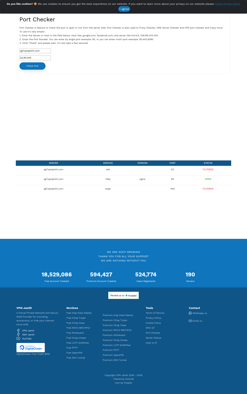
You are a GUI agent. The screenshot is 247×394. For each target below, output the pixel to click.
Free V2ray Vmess (76, 338)
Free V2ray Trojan (76, 318)
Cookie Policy (153, 323)
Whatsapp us (199, 313)
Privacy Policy (153, 318)
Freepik (128, 383)
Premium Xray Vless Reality (118, 315)
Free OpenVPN (74, 352)
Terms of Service (155, 313)
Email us (197, 321)
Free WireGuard (75, 333)
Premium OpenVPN (113, 355)
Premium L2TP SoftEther (117, 345)
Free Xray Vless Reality (79, 313)
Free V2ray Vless (75, 323)
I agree (124, 9)
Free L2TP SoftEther (77, 343)
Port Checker (153, 333)
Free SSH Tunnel (75, 357)
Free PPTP (72, 347)
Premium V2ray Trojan (115, 320)
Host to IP (151, 343)
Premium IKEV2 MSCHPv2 (117, 330)
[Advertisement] (123, 118)
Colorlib (129, 379)
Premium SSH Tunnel (115, 360)
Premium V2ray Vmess (115, 340)
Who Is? (150, 328)
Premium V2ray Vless (114, 325)
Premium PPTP (111, 350)
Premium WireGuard (114, 335)
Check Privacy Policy (227, 3)
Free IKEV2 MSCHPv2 (78, 328)
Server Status (153, 338)
